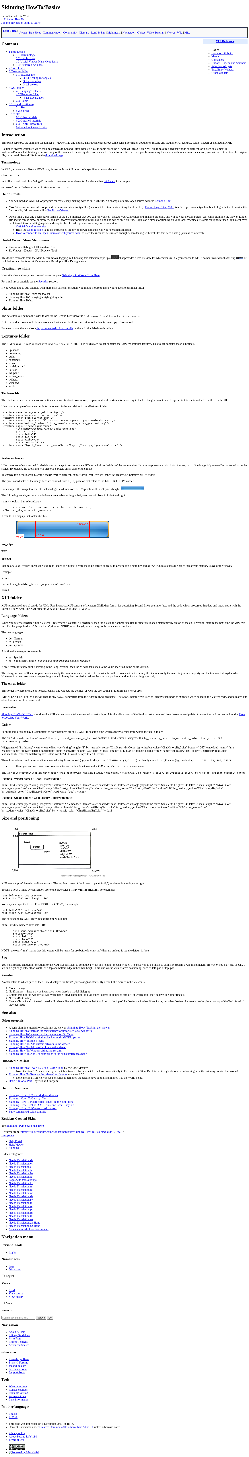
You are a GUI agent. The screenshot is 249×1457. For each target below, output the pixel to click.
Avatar (23, 32)
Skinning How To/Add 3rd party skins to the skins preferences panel (48, 1053)
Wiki (179, 32)
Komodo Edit (162, 200)
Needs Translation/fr (20, 1170)
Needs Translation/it (20, 1176)
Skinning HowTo (14, 19)
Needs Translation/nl (20, 1186)
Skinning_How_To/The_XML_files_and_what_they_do (41, 1105)
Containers (217, 59)
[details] (239, 258)
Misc (187, 32)
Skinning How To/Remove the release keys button (38, 1074)
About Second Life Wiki (23, 1436)
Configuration (35, 229)
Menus (215, 56)
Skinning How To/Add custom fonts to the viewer (37, 1047)
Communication (52, 32)
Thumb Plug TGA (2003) (159, 207)
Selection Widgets (221, 66)
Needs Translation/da (21, 1196)
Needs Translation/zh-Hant (24, 1225)
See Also (43, 281)
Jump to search (32, 22)
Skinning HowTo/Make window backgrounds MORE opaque (44, 1037)
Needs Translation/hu (21, 1189)
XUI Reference (225, 41)
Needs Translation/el (20, 1166)
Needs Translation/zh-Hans (24, 1222)
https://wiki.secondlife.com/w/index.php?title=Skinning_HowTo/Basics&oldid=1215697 (72, 1131)
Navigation (128, 32)
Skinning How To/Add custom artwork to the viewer (39, 1044)
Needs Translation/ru (21, 1212)
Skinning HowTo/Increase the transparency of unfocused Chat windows (50, 1030)
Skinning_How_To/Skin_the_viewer (88, 1027)
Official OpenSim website (31, 226)
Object (141, 32)
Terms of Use (16, 1439)
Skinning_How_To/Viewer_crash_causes (33, 1108)
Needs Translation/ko (21, 1183)
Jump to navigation (12, 22)
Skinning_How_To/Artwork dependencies (33, 1095)
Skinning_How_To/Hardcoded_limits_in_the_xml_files (41, 1101)
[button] (3, 1276)
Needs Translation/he (21, 1173)
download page (54, 155)
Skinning (14, 1147)
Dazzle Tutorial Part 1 (21, 1080)
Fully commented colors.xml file (27, 1111)
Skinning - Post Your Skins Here (81, 275)
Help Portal (10, 30)
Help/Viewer (16, 1144)
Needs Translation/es (21, 1163)
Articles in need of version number (28, 1229)
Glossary (84, 32)
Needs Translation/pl (20, 1206)
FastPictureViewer (58, 210)
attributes (109, 181)
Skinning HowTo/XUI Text (17, 714)
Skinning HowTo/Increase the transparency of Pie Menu (41, 1034)
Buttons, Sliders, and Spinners (228, 63)
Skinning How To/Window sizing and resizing (35, 1050)
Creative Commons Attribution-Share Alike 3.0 (66, 1427)
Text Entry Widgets (222, 69)
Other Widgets (219, 72)
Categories (7, 1135)
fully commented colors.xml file (54, 328)
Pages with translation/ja (23, 1179)
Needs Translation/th (20, 1216)
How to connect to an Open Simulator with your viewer (48, 233)
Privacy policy (17, 1433)
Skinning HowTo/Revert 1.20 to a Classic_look (36, 1067)
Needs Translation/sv (21, 1199)
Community (70, 32)
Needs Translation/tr (20, 1202)
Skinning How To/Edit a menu (26, 1040)
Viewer (171, 32)
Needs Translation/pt (20, 1209)
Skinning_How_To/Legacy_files (27, 1098)
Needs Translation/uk (21, 1219)
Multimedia (113, 32)
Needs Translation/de (21, 1160)
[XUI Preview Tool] (115, 258)
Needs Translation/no (21, 1193)
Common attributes (222, 53)
